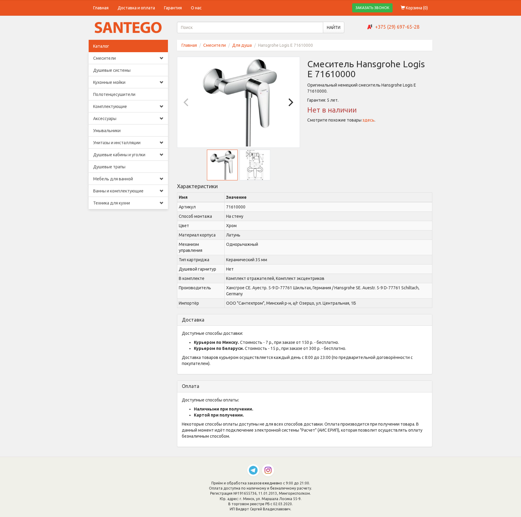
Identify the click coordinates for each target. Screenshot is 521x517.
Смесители (104, 58)
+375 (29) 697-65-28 (397, 27)
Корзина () (416, 7)
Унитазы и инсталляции (117, 142)
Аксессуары (104, 118)
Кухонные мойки (109, 82)
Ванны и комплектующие (118, 191)
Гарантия (173, 7)
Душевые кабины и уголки (119, 154)
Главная (101, 7)
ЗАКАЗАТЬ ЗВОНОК (372, 8)
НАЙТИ (333, 27)
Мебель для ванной (113, 178)
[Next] (290, 102)
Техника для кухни (111, 203)
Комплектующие (110, 106)
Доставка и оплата (136, 7)
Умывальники (107, 130)
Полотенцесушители (114, 94)
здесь (368, 120)
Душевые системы (112, 70)
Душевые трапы (109, 166)
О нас (196, 7)
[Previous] (187, 102)
